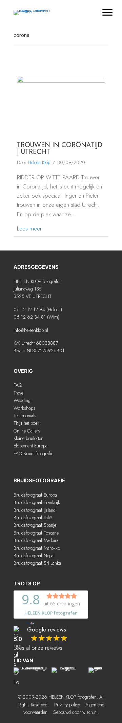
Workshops (24, 408)
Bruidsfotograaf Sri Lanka (37, 563)
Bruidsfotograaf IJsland (35, 510)
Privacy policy (67, 704)
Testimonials (25, 415)
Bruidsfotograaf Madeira (36, 540)
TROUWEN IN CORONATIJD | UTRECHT (59, 148)
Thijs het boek (26, 423)
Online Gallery (27, 430)
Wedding (22, 400)
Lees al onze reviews (38, 648)
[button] (43, 467)
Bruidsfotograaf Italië (33, 517)
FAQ (18, 385)
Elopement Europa (30, 445)
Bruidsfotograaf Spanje (35, 525)
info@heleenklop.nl (31, 330)
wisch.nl (90, 712)
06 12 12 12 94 (29, 309)
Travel (19, 392)
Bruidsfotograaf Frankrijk (37, 502)
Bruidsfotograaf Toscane (36, 532)
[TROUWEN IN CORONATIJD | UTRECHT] (61, 105)
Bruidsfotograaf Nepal (34, 555)
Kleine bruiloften (28, 438)
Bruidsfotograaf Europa (35, 494)
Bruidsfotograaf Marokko (37, 548)
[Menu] (107, 12)
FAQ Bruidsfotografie (33, 453)
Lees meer (29, 228)
